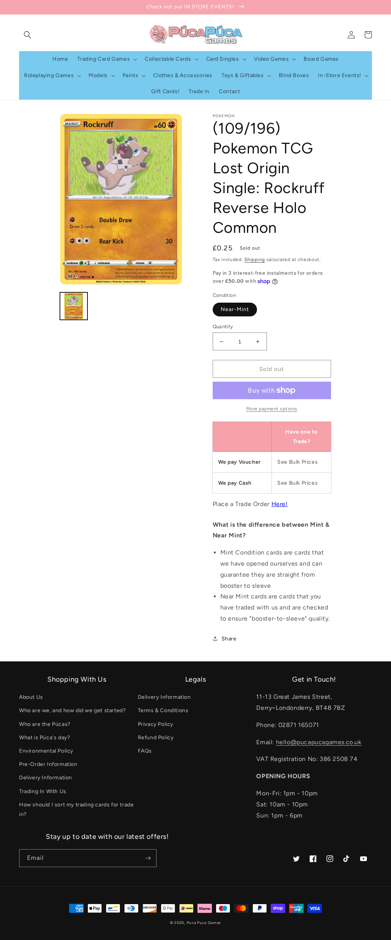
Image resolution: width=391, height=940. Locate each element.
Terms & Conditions (163, 710)
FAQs (145, 751)
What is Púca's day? (44, 737)
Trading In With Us (42, 791)
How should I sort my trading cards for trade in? (76, 809)
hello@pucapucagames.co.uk (319, 742)
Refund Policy (156, 737)
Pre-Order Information (48, 764)
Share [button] (229, 638)
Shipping (254, 259)
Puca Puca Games (204, 922)
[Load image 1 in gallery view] (73, 306)
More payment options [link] (271, 408)
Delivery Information (45, 777)
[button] (27, 34)
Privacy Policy (155, 724)
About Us (31, 697)
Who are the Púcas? (45, 724)
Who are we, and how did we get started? (72, 710)
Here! (279, 504)
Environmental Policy (46, 751)
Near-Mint (235, 309)
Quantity (223, 326)
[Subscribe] (147, 858)
